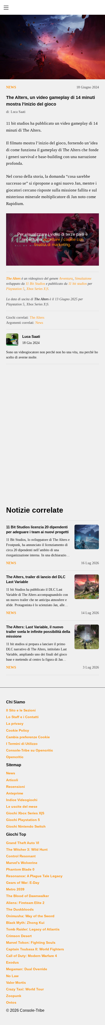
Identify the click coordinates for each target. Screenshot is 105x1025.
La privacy (14, 723)
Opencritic (14, 757)
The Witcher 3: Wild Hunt (27, 849)
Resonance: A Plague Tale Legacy (34, 876)
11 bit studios (77, 284)
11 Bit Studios (35, 284)
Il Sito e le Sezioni (21, 710)
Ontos (11, 1002)
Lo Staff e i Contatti (22, 717)
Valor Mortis (16, 982)
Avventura (66, 278)
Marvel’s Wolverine (21, 863)
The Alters (13, 278)
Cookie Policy (17, 730)
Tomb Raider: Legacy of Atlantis (33, 929)
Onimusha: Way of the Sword (30, 916)
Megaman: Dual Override (26, 969)
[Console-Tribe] (52, 7)
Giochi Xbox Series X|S (25, 813)
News (11, 87)
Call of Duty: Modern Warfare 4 (31, 956)
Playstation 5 (15, 289)
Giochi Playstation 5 (23, 820)
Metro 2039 (15, 889)
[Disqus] (52, 436)
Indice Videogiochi (21, 800)
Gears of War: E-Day (22, 883)
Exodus (12, 962)
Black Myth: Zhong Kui (25, 923)
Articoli (12, 780)
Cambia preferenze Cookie (28, 737)
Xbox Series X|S (37, 289)
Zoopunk (13, 996)
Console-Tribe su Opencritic (29, 750)
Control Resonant (21, 856)
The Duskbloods (20, 909)
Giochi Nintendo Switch (26, 826)
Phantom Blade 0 (20, 869)
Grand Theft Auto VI (22, 843)
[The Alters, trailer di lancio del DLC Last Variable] (86, 586)
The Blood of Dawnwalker (27, 896)
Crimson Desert (19, 936)
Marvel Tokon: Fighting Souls (30, 942)
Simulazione (83, 278)
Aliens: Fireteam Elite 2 (25, 903)
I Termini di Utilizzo (22, 744)
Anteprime (14, 793)
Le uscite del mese (21, 806)
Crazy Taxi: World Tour (25, 989)
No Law (12, 976)
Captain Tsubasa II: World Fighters (35, 949)
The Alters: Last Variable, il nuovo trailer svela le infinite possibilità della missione (38, 631)
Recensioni (15, 787)
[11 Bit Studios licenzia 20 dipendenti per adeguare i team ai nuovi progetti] (86, 537)
